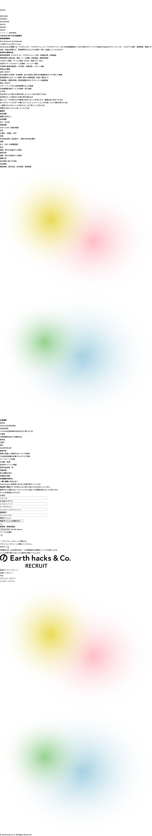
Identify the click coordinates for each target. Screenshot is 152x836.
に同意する (14, 541)
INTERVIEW (5, 21)
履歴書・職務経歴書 (7, 526)
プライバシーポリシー (10, 541)
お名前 (2, 495)
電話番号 (3, 512)
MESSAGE (4, 16)
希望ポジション (6, 518)
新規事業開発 (12, 33)
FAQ (2, 575)
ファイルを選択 (6, 532)
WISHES (3, 27)
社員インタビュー (6, 573)
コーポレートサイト (7, 581)
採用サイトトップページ (9, 570)
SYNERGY (4, 19)
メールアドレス (6, 506)
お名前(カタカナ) (6, 501)
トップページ (3, 33)
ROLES (3, 24)
